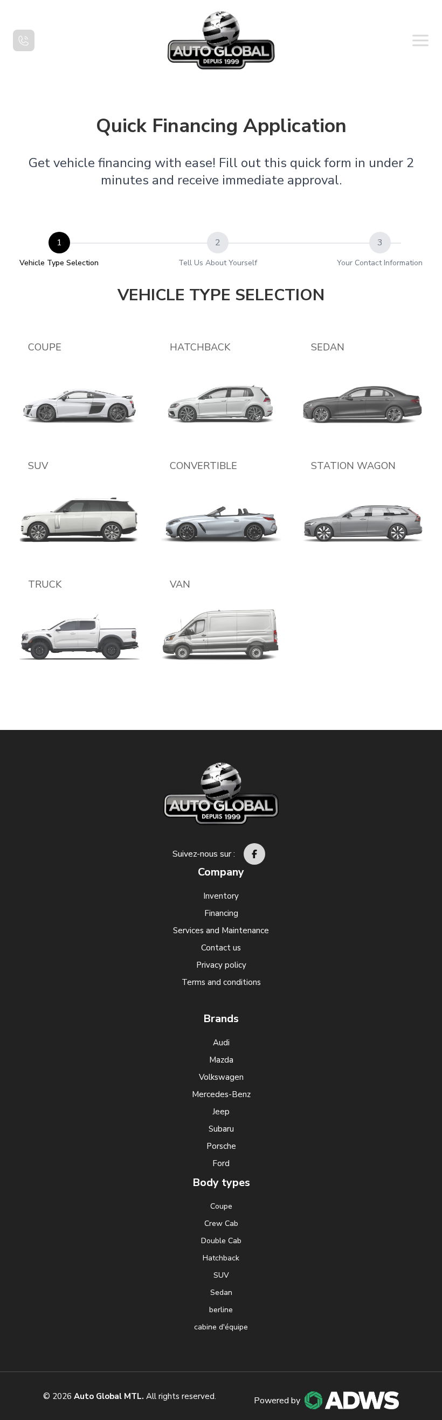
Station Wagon (353, 465)
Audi (221, 1042)
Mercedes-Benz (221, 1094)
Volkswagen (221, 1077)
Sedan (327, 347)
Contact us (221, 947)
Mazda (221, 1059)
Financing (221, 913)
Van (180, 584)
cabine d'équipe (221, 1327)
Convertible (203, 465)
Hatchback (200, 347)
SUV (38, 465)
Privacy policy (221, 965)
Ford (221, 1163)
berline (221, 1310)
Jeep (221, 1111)
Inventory (221, 896)
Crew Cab (221, 1223)
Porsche (221, 1146)
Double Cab (221, 1241)
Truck (44, 584)
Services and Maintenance (221, 930)
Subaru (221, 1128)
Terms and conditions (221, 982)
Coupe (44, 347)
